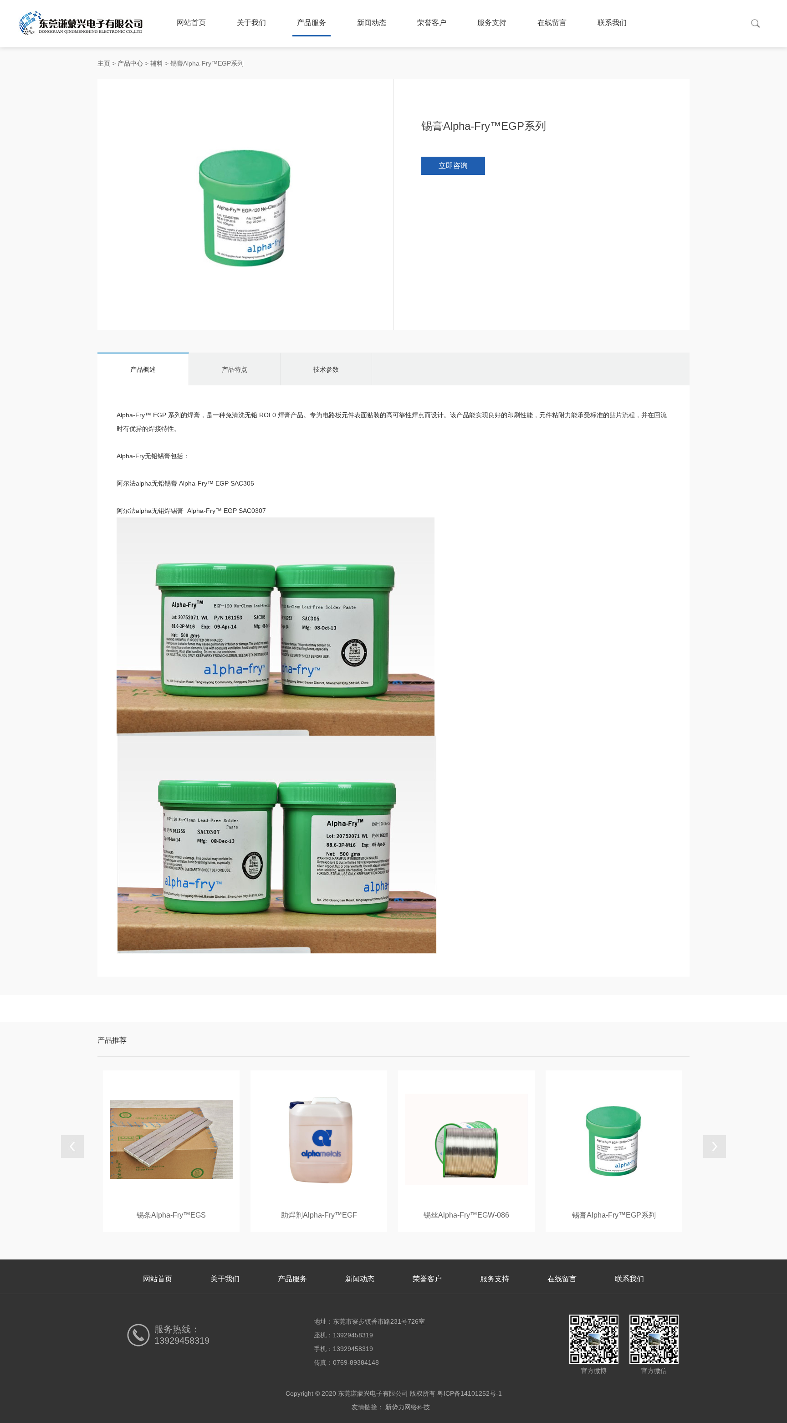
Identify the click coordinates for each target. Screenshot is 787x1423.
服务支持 (491, 22)
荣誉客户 (431, 22)
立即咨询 (453, 165)
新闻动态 (371, 22)
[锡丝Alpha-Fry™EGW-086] (466, 1138)
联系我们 (612, 22)
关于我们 (251, 22)
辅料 (156, 63)
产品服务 (311, 22)
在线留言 (552, 22)
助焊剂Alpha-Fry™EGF (319, 1215)
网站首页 (191, 22)
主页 (103, 63)
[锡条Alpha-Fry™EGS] (171, 1138)
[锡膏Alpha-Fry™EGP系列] (614, 1138)
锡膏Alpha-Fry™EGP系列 (614, 1215)
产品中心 (130, 63)
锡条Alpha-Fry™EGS (171, 1215)
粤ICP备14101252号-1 (469, 1393)
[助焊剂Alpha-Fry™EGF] (318, 1138)
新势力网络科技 (407, 1407)
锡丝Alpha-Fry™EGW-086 (466, 1215)
